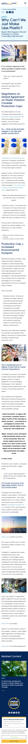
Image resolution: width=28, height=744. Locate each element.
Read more (5, 537)
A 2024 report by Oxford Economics (13, 158)
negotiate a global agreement (11, 117)
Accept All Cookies (14, 741)
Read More (5, 646)
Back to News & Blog (9, 9)
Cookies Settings (14, 737)
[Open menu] (25, 3)
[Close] (25, 730)
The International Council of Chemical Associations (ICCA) (13, 188)
